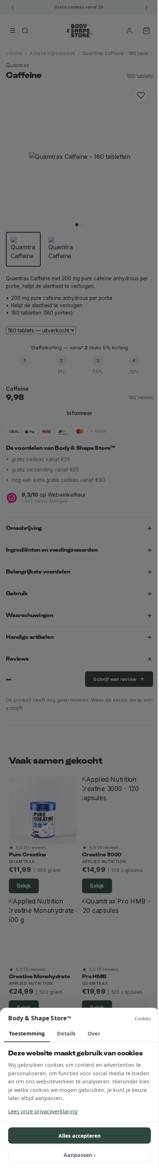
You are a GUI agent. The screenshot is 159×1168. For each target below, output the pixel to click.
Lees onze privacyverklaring (43, 1111)
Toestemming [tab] (27, 1033)
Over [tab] (94, 1033)
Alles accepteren (79, 1135)
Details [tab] (66, 1033)
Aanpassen (79, 1154)
